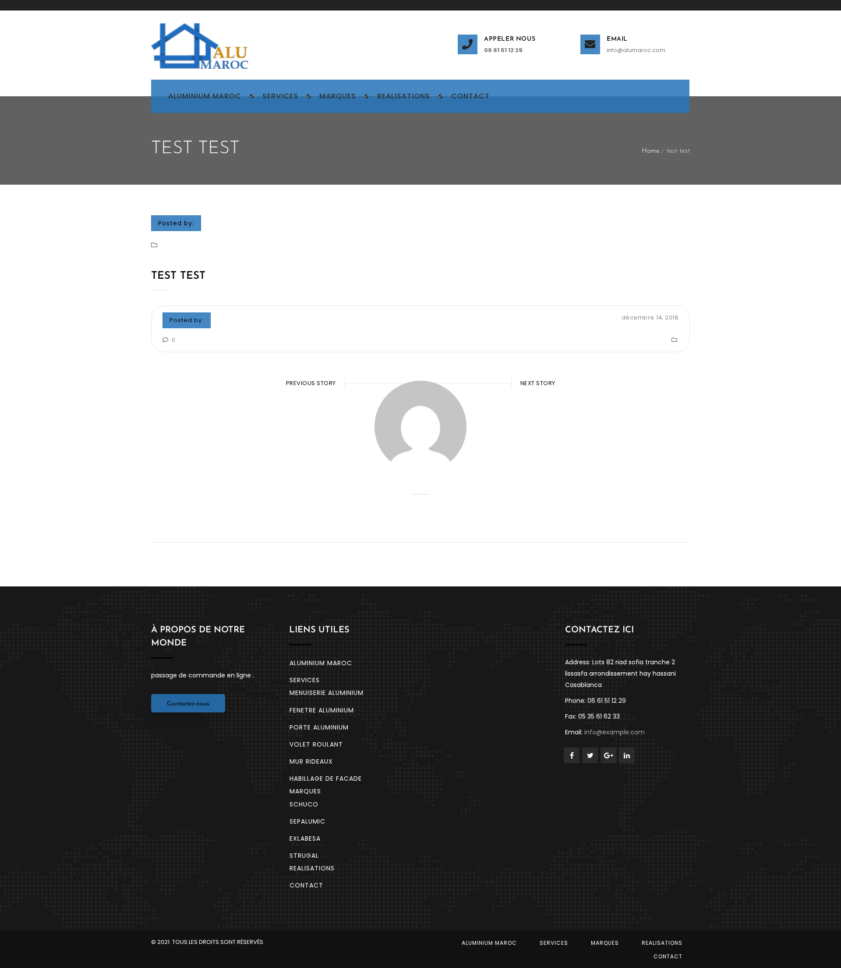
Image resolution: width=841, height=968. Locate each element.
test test (178, 276)
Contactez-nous (188, 704)
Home (651, 150)
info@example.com (614, 732)
